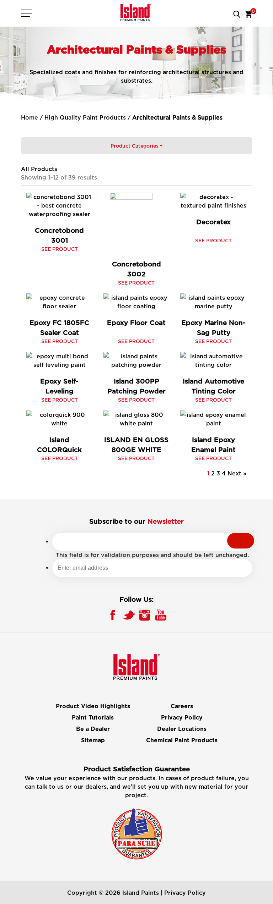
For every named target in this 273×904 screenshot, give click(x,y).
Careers (182, 706)
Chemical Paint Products (182, 740)
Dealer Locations (182, 729)
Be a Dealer (93, 729)
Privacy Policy (182, 718)
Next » (237, 473)
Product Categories (135, 145)
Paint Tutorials (93, 718)
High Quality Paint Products (85, 117)
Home (29, 117)
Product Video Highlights (93, 706)
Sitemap (93, 740)
